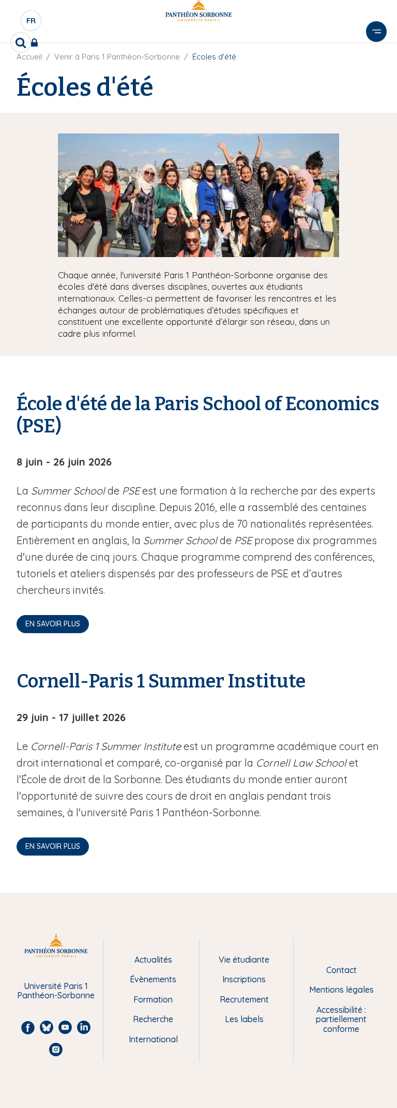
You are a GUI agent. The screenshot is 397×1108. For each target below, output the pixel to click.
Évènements (153, 979)
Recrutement (244, 999)
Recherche (153, 1019)
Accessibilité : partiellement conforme (341, 1019)
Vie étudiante (244, 959)
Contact (341, 970)
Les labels (244, 1019)
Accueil (29, 57)
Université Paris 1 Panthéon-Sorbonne (56, 990)
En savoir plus (52, 623)
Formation (153, 999)
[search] (20, 42)
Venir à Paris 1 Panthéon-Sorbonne (117, 57)
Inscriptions (244, 979)
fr (31, 23)
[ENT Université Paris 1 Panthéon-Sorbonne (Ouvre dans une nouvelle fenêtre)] (36, 42)
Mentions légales (341, 989)
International (153, 1039)
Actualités (153, 959)
